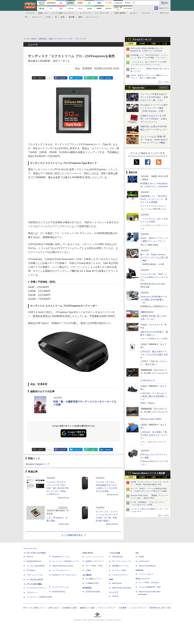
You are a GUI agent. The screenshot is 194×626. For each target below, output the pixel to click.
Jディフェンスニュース (121, 561)
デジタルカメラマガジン (37, 588)
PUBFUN (139, 570)
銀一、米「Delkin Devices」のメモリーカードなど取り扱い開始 (154, 257)
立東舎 (88, 570)
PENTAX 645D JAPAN (150, 419)
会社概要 (122, 608)
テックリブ (113, 592)
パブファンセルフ (146, 574)
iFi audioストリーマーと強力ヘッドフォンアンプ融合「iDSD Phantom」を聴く (154, 108)
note (93, 78)
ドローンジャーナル (35, 575)
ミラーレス (29, 13)
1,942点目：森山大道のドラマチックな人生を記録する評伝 (154, 354)
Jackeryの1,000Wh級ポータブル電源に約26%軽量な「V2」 (153, 299)
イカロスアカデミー (120, 575)
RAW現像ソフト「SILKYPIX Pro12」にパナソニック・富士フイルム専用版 (153, 199)
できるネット (32, 592)
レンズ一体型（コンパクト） (63, 13)
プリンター (146, 13)
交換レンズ (42, 13)
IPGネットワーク (143, 579)
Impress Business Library (62, 566)
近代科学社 (87, 588)
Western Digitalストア (38, 464)
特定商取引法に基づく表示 (160, 608)
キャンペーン (91, 17)
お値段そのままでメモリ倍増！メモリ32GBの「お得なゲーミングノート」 (153, 118)
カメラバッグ (85, 13)
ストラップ (36, 17)
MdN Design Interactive (121, 588)
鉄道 (63, 17)
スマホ (48, 17)
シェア (62, 78)
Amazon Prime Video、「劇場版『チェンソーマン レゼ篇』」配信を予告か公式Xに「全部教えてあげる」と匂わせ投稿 (149, 498)
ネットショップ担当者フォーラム (66, 561)
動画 (80, 17)
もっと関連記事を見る (72, 535)
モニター (133, 13)
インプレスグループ (138, 608)
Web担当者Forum (34, 561)
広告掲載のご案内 (69, 608)
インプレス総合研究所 (36, 566)
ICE (137, 553)
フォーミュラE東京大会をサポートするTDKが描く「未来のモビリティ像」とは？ (154, 97)
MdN (111, 579)
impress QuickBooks (147, 566)
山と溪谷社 (87, 575)
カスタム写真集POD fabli (150, 587)
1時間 (130, 44)
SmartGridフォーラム (61, 557)
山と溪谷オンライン (94, 579)
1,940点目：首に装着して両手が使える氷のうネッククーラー (154, 435)
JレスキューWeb (119, 570)
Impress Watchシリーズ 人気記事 (148, 473)
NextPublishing (58, 592)
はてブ (77, 78)
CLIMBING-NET (92, 583)
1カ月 (164, 44)
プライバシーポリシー (107, 608)
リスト (49, 78)
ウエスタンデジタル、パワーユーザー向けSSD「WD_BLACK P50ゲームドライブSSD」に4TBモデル (58, 488)
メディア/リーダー (102, 13)
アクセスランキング (141, 39)
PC (26, 17)
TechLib (115, 596)
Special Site (138, 87)
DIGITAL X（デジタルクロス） (64, 575)
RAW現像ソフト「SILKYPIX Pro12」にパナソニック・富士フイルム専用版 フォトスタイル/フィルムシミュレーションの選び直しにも (149, 57)
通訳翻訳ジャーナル (120, 566)
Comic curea (144, 561)
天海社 (141, 557)
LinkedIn (108, 78)
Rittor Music (88, 553)
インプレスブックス (60, 587)
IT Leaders (31, 570)
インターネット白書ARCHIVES (39, 597)
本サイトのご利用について (34, 608)
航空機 (71, 17)
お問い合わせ (53, 608)
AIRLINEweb (117, 557)
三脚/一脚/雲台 (120, 13)
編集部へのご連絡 (87, 608)
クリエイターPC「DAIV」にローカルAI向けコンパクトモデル (154, 277)
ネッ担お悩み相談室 (35, 579)
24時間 (142, 44)
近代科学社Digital (93, 592)
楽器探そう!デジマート (95, 561)
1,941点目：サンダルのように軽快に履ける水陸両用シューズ (154, 396)
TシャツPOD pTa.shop (149, 582)
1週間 (153, 44)
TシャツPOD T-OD (94, 566)
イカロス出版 (114, 553)
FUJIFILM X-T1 (147, 380)
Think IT (30, 557)
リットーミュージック (95, 557)
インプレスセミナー (60, 570)
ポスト (40, 78)
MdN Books (117, 583)
